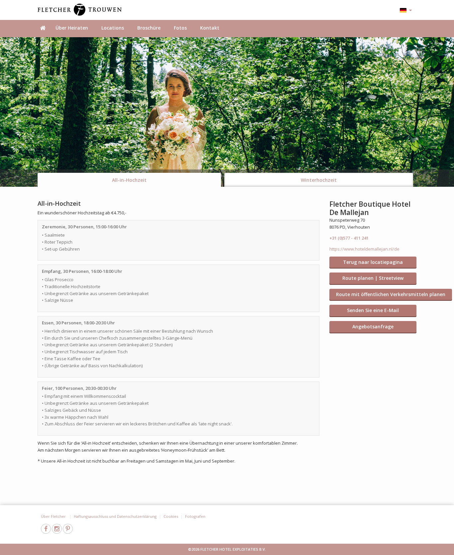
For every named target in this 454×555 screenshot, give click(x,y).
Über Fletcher (54, 516)
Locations (112, 28)
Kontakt (209, 28)
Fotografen (195, 516)
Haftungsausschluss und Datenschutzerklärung (115, 516)
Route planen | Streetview (372, 278)
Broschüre (149, 28)
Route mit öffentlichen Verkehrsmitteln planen (390, 294)
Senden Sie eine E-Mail (373, 310)
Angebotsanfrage (373, 326)
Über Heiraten (72, 28)
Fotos (180, 28)
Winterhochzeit (319, 180)
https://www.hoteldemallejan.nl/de (364, 249)
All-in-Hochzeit (129, 180)
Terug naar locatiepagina (373, 262)
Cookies (171, 516)
